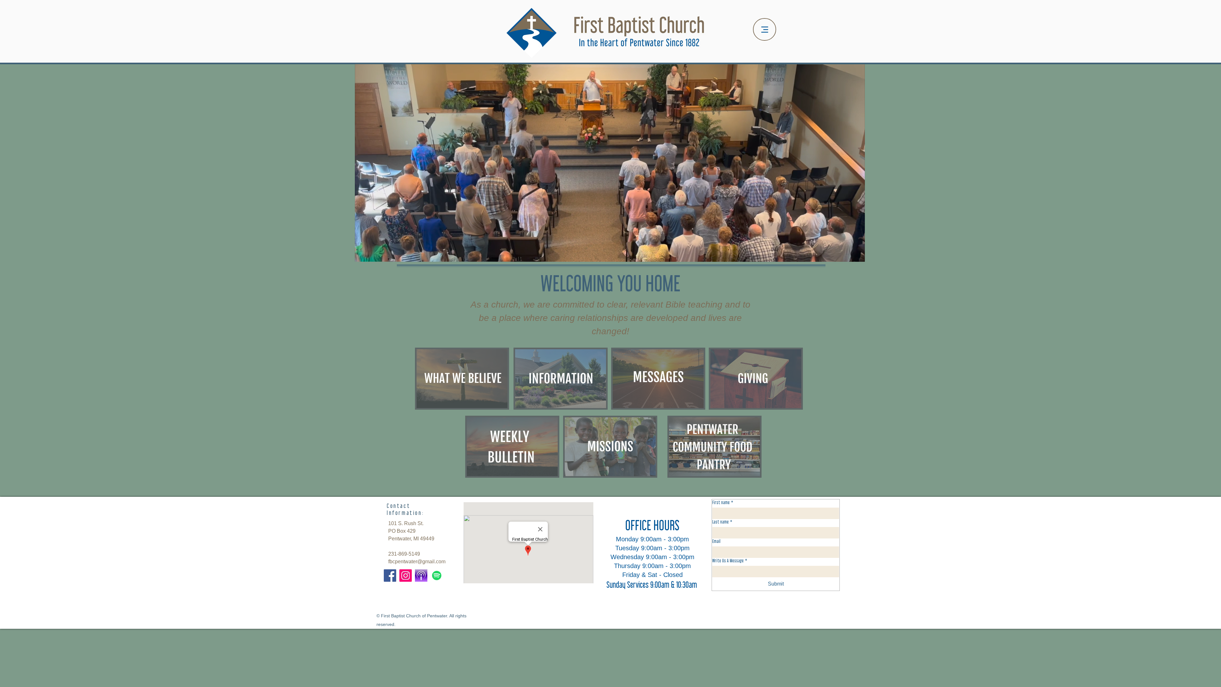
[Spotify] (437, 575)
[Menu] (764, 29)
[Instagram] (405, 575)
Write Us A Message (729, 560)
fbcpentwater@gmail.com (416, 561)
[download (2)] (421, 575)
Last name (722, 521)
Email (716, 541)
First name (722, 502)
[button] (857, 255)
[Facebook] (390, 575)
